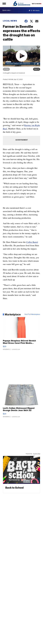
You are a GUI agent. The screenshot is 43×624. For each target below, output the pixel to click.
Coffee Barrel (32, 242)
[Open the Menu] (4, 4)
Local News (10, 21)
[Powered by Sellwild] (36, 454)
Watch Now (36, 3)
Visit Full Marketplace (32, 314)
